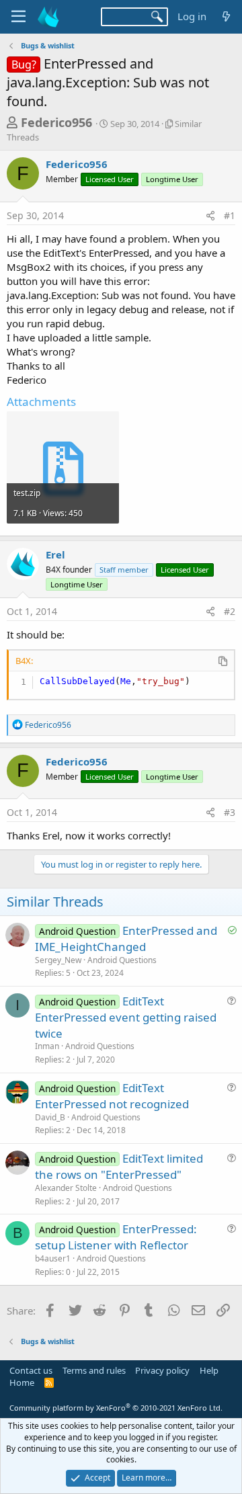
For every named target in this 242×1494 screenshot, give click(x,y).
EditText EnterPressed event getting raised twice (125, 1017)
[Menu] (18, 17)
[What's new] (226, 16)
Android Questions (122, 960)
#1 (229, 215)
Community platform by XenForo (116, 1408)
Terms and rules (94, 1370)
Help (209, 1370)
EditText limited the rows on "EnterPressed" (119, 1166)
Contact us (30, 1370)
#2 (229, 611)
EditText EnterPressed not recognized (112, 1096)
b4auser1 (53, 1258)
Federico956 (56, 122)
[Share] (210, 215)
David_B (50, 1117)
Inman (47, 1046)
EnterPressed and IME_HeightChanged (126, 938)
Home (21, 1382)
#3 (229, 812)
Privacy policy (162, 1370)
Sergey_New (58, 960)
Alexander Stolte (66, 1188)
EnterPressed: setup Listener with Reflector (116, 1237)
